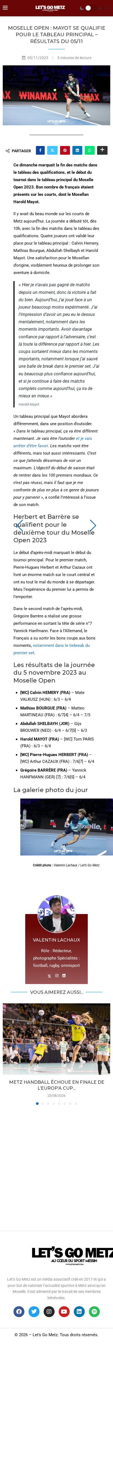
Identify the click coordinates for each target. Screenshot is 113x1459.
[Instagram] (49, 1311)
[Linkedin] (79, 1311)
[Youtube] (64, 1311)
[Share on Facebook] (40, 150)
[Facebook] (18, 1311)
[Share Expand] (102, 150)
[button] (20, 526)
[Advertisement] (56, 1166)
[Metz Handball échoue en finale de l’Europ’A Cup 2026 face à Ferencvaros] (56, 1038)
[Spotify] (94, 1311)
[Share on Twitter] (52, 150)
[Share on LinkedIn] (77, 150)
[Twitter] (34, 1311)
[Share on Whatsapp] (90, 150)
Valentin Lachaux (56, 940)
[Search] (107, 8)
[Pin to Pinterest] (65, 150)
